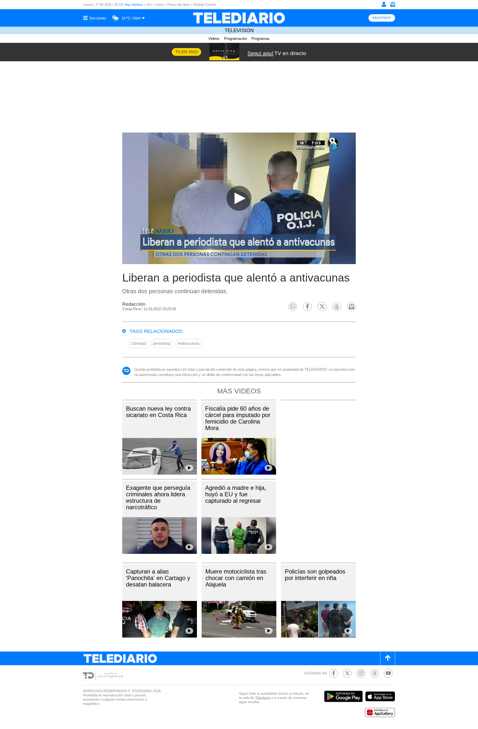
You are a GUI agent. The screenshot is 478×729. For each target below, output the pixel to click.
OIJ (149, 4)
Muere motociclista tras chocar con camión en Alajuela (235, 578)
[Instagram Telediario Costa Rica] (361, 673)
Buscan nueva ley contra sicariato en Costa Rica (158, 411)
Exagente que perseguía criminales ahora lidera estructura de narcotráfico (158, 497)
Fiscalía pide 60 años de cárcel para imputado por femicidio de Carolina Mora (237, 418)
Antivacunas (188, 343)
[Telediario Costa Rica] (238, 18)
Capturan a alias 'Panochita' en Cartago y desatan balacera (158, 578)
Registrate (381, 18)
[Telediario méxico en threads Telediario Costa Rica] (374, 673)
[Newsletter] (392, 5)
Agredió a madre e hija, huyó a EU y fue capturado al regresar (235, 494)
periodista (162, 343)
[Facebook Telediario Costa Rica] (333, 673)
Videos (214, 38)
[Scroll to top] (387, 658)
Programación (235, 38)
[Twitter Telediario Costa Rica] (347, 673)
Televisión (239, 30)
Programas (260, 38)
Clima (159, 4)
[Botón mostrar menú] (95, 17)
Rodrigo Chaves (204, 4)
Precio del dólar (178, 4)
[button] (293, 306)
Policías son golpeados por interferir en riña (315, 574)
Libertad (138, 343)
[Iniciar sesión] (383, 4)
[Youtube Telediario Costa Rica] (388, 673)
